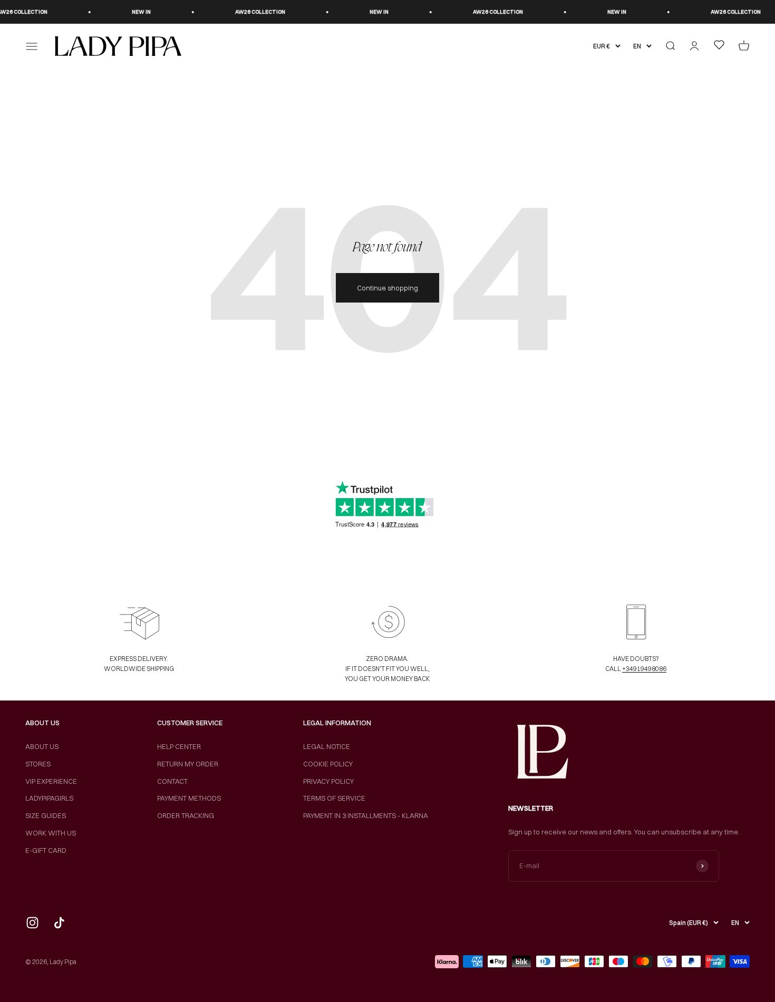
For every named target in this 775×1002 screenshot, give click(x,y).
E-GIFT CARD (45, 850)
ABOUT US (42, 746)
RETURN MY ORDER (187, 764)
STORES (38, 764)
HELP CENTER (179, 746)
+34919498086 (644, 669)
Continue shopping (387, 288)
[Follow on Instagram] (32, 923)
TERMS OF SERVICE (334, 798)
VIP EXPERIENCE (51, 781)
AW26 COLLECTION (249, 11)
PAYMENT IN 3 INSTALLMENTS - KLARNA (365, 815)
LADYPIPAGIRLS (49, 798)
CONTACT (172, 781)
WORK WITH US (50, 833)
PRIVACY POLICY (328, 781)
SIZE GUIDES (45, 815)
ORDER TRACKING (185, 815)
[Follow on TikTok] (59, 923)
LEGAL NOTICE (326, 746)
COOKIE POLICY (328, 764)
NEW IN (129, 11)
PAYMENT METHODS (189, 798)
